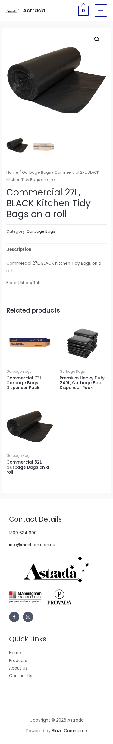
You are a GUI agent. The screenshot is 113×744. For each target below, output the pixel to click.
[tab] (56, 249)
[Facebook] (14, 617)
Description (18, 249)
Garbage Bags (36, 172)
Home (12, 172)
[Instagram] (28, 617)
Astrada (34, 10)
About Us (18, 668)
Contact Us (20, 676)
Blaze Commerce (69, 731)
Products (18, 661)
